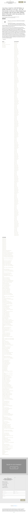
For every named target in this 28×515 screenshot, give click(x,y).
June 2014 (15, 172)
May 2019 (15, 118)
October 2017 (16, 135)
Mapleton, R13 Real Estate (5, 342)
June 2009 (15, 228)
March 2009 (16, 231)
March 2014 (15, 175)
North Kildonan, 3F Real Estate (6, 356)
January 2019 (16, 122)
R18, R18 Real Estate (4, 369)
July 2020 (15, 105)
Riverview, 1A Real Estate (5, 383)
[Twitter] (4, 484)
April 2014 (15, 174)
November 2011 (16, 201)
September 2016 (16, 147)
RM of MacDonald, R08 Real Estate (6, 385)
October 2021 (16, 91)
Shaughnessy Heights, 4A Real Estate (7, 393)
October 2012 (16, 191)
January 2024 (16, 68)
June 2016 (15, 150)
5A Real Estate (4, 245)
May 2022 (15, 85)
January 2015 (16, 166)
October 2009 (16, 225)
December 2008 (16, 234)
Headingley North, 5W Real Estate (6, 324)
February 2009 (16, 232)
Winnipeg (3, 450)
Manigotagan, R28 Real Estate (6, 334)
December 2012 (16, 189)
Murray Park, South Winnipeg (6, 347)
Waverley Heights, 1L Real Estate (6, 426)
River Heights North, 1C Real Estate (6, 376)
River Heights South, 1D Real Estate (6, 377)
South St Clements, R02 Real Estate (7, 398)
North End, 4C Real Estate (5, 351)
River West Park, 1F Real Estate (6, 381)
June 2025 (15, 55)
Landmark (3, 331)
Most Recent (16, 42)
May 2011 (15, 207)
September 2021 (16, 92)
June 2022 (15, 84)
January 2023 (16, 79)
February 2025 (16, 58)
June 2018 (15, 128)
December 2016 (16, 144)
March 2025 (15, 57)
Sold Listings (4, 47)
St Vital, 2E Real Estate (5, 412)
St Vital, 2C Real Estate (5, 410)
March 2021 (15, 97)
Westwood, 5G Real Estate (5, 444)
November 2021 (16, 90)
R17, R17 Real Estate (4, 368)
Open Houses (4, 46)
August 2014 (16, 170)
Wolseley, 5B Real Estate (5, 454)
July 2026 (15, 44)
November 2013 (16, 179)
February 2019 (16, 121)
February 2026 (16, 49)
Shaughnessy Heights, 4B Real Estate (7, 394)
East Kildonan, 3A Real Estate (6, 290)
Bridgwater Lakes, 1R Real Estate (6, 262)
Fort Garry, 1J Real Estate (5, 307)
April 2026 (15, 47)
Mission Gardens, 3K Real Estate (6, 346)
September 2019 (16, 114)
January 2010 (16, 222)
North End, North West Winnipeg (6, 353)
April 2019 (15, 119)
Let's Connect (14, 467)
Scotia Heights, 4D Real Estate (6, 392)
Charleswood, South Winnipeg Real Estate (7, 280)
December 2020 (16, 100)
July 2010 (15, 216)
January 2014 (16, 177)
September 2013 (16, 181)
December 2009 (16, 223)
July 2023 (15, 73)
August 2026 (16, 43)
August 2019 (16, 115)
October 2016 (16, 146)
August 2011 (15, 204)
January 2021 (16, 99)
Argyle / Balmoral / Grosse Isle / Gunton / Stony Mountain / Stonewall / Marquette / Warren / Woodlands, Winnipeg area (7, 253)
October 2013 (16, 180)
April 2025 (15, 56)
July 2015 (15, 160)
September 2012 (16, 192)
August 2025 (16, 54)
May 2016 (15, 151)
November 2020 (16, 101)
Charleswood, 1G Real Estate (6, 278)
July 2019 (15, 116)
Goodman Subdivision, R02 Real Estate (7, 322)
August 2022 (16, 82)
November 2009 (16, 224)
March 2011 (15, 209)
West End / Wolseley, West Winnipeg (7, 430)
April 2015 (15, 163)
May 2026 (15, 46)
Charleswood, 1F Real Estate (6, 277)
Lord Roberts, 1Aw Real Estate (6, 333)
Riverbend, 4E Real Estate (5, 382)
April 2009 (15, 230)
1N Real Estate (4, 238)
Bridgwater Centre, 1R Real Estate (6, 261)
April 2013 (15, 185)
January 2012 (16, 199)
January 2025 (16, 59)
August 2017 (16, 137)
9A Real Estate (4, 249)
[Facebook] (2, 484)
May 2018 (15, 129)
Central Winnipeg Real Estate (6, 274)
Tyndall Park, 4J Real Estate (6, 422)
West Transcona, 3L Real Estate (6, 440)
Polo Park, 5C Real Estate (5, 364)
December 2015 (16, 155)
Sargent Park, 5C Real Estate (6, 391)
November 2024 (16, 60)
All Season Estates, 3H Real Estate (6, 250)
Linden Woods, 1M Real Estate (6, 332)
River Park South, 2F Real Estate (6, 380)
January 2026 (16, 50)
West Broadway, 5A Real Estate (6, 427)
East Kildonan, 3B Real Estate (6, 291)
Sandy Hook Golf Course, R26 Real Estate (7, 390)
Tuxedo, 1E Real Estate (5, 421)
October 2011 (16, 202)
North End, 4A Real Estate (5, 350)
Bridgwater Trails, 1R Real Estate (6, 263)
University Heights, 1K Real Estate (6, 424)
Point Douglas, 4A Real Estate (6, 363)
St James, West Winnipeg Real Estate (7, 408)
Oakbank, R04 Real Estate (5, 361)
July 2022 (15, 83)
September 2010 (16, 214)
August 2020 (16, 104)
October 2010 (16, 213)
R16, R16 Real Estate (4, 367)
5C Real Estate (4, 246)
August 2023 (16, 72)
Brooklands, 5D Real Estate (5, 269)
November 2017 (16, 134)
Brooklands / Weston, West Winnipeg (7, 264)
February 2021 (16, 98)
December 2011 (16, 200)
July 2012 (15, 194)
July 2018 (15, 127)
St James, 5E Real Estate (5, 407)
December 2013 (16, 178)
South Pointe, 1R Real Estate (6, 397)
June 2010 (15, 217)
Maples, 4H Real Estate (5, 341)
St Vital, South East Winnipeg (6, 413)
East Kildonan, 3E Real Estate (6, 292)
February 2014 (16, 176)
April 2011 (15, 208)
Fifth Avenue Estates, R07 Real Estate (7, 302)
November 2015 (16, 156)
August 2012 (16, 193)
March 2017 (15, 141)
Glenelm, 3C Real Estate (5, 318)
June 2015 (15, 161)
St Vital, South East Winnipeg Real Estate (7, 414)
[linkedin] (5, 484)
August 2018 (16, 126)
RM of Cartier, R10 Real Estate (6, 384)
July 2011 (15, 205)
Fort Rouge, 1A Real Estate (5, 313)
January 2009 (16, 233)
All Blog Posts (4, 42)
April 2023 (15, 76)
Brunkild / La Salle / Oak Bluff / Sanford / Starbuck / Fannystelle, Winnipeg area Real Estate (7, 271)
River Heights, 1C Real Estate (6, 378)
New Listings (4, 45)
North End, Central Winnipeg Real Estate (7, 352)
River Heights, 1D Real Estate (6, 379)
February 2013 (16, 187)
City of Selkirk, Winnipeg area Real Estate (7, 281)
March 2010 (15, 220)
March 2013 (15, 186)
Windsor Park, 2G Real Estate (6, 449)
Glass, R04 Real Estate (5, 317)
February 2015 (16, 165)
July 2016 (15, 149)
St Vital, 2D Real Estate (5, 411)
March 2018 (15, 131)
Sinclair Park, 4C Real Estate (6, 396)
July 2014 (15, 171)
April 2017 (15, 140)
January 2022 (16, 89)
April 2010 (15, 219)
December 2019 (16, 111)
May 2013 (15, 184)
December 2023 (16, 69)
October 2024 (16, 61)
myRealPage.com (15, 505)
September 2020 (16, 103)
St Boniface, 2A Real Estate (5, 404)
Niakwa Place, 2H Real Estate (6, 348)
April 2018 (15, 130)
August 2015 (16, 159)
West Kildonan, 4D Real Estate (6, 439)
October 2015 (16, 157)
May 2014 (15, 173)
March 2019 (15, 120)
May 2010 (15, 218)
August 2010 (16, 215)
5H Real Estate (4, 248)
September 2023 (16, 71)
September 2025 (16, 53)
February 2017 (16, 142)
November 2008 (16, 235)
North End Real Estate (5, 349)
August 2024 (16, 63)
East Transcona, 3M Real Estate (6, 298)
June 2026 (15, 45)
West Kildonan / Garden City (6, 434)
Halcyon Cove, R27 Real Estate (6, 323)
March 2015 (15, 164)
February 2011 (16, 210)
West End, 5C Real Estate (5, 433)
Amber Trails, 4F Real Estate (6, 251)
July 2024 (15, 64)
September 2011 (16, 203)
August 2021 (16, 93)
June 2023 (15, 74)
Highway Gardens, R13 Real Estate (6, 327)
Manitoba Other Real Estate (6, 335)
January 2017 (16, 143)
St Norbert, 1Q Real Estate (5, 409)
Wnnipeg (3, 453)
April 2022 (15, 86)
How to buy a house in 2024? (6, 44)
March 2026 (15, 48)
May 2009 (15, 229)
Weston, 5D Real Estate (5, 441)
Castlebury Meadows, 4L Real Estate (7, 273)
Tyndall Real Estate (4, 423)
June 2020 (15, 106)
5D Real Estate (4, 247)
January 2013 (16, 188)
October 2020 (16, 102)
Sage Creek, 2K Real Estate (5, 389)
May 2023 (15, 75)
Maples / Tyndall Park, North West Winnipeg (8, 338)
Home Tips (3, 43)
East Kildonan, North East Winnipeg (7, 293)
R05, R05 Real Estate (5, 366)
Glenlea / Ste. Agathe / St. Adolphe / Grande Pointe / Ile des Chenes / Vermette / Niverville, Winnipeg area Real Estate (7, 320)
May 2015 (15, 162)
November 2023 (16, 70)
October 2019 (16, 113)
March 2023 (15, 77)
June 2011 (15, 206)
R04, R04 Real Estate (5, 365)
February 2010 (16, 221)
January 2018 (16, 132)
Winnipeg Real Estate (5, 451)
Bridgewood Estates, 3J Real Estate (7, 260)
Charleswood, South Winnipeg (6, 279)
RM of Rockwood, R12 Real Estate (6, 386)
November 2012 (16, 190)
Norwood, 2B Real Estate (5, 360)
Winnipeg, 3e (4, 452)
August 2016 (16, 148)
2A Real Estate (4, 239)
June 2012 (15, 195)
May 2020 (15, 107)
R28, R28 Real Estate (5, 370)
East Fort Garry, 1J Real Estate (6, 289)
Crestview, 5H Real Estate (5, 284)
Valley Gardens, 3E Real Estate (6, 425)
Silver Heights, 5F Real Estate (6, 395)
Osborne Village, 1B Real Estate (6, 362)
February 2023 (16, 78)
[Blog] (6, 484)
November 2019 (16, 112)
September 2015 (16, 158)
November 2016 (16, 145)
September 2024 (16, 62)
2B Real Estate (4, 240)
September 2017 (16, 136)
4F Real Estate (4, 244)
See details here (10, 22)
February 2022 (16, 88)
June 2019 (15, 117)
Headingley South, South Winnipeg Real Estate (10, 17)
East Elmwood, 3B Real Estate (6, 288)
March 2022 (15, 87)
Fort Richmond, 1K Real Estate (6, 308)
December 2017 (16, 133)
